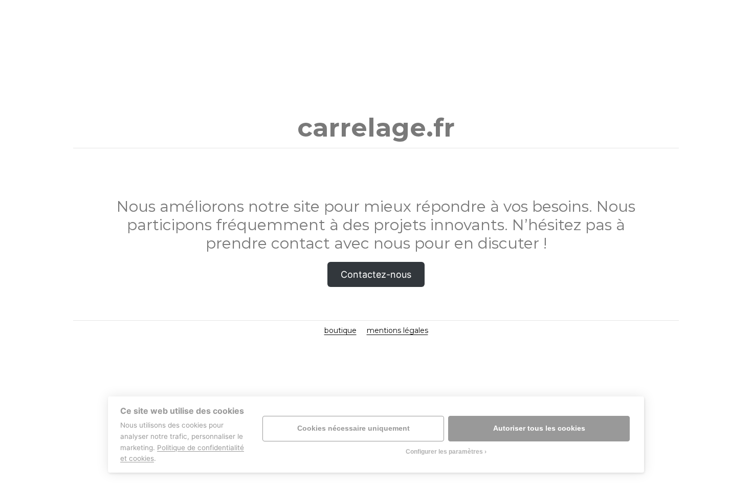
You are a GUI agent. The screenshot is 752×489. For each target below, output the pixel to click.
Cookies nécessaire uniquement (353, 428)
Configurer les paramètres (444, 451)
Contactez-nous (376, 274)
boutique (340, 330)
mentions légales (397, 330)
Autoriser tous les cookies (539, 428)
